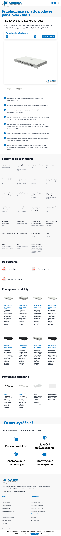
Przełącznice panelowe (37, 499)
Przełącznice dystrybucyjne (38, 511)
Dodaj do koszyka (48, 36)
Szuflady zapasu (6, 526)
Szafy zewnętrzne (6, 502)
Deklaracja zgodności (43, 269)
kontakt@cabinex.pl (20, 491)
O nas (40, 430)
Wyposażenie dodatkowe (8, 529)
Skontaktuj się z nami (28, 430)
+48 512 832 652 (7, 491)
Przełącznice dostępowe (37, 508)
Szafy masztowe (6, 508)
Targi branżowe (35, 520)
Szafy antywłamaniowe (8, 511)
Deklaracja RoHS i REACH (14, 279)
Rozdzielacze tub (6, 520)
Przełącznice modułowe (37, 502)
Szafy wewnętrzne (7, 499)
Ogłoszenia (34, 517)
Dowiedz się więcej (22, 533)
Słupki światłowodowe (8, 517)
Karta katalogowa (12, 269)
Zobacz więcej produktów (10, 430)
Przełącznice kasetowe (37, 505)
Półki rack (4, 523)
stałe (26, 15)
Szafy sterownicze (6, 505)
